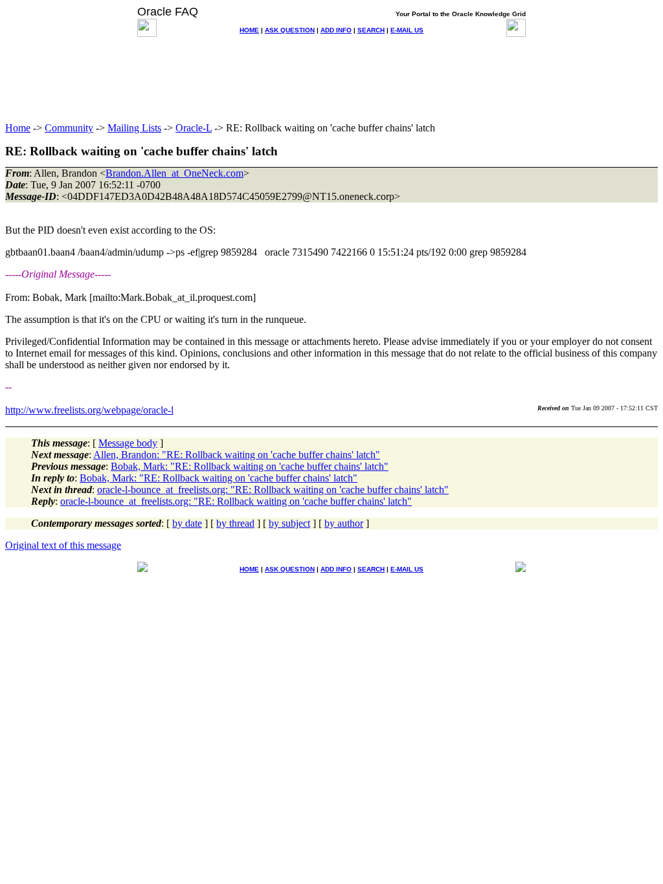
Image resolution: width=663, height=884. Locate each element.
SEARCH (371, 30)
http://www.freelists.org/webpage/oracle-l (89, 409)
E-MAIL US (406, 30)
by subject (289, 523)
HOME (249, 30)
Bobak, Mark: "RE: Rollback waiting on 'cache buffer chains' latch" (249, 466)
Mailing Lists (134, 127)
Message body (127, 442)
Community (69, 127)
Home (17, 127)
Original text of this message (63, 545)
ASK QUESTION (290, 30)
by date (187, 523)
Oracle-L (193, 127)
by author (343, 523)
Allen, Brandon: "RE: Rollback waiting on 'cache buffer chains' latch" (236, 454)
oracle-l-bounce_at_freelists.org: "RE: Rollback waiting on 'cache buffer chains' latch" (273, 489)
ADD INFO (336, 30)
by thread (235, 523)
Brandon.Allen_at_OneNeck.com (174, 173)
